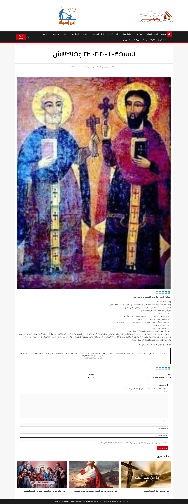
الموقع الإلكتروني (162, 435)
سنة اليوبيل (162, 40)
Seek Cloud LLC (128, 501)
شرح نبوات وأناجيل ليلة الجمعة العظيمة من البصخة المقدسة (95, 491)
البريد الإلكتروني (162, 428)
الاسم (165, 421)
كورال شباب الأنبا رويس (131, 40)
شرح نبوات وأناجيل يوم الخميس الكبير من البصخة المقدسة (44, 491)
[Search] (28, 37)
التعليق (166, 392)
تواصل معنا (127, 34)
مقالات (85, 34)
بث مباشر (55, 34)
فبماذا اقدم (90, 375)
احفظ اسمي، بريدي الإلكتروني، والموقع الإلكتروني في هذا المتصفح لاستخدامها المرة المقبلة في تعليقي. (132, 443)
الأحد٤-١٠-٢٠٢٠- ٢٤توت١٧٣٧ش (159, 375)
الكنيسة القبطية (152, 34)
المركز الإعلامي (112, 34)
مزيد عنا (139, 34)
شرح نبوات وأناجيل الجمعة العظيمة (156, 491)
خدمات (44, 34)
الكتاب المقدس (98, 34)
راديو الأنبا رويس (21, 37)
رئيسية (163, 34)
